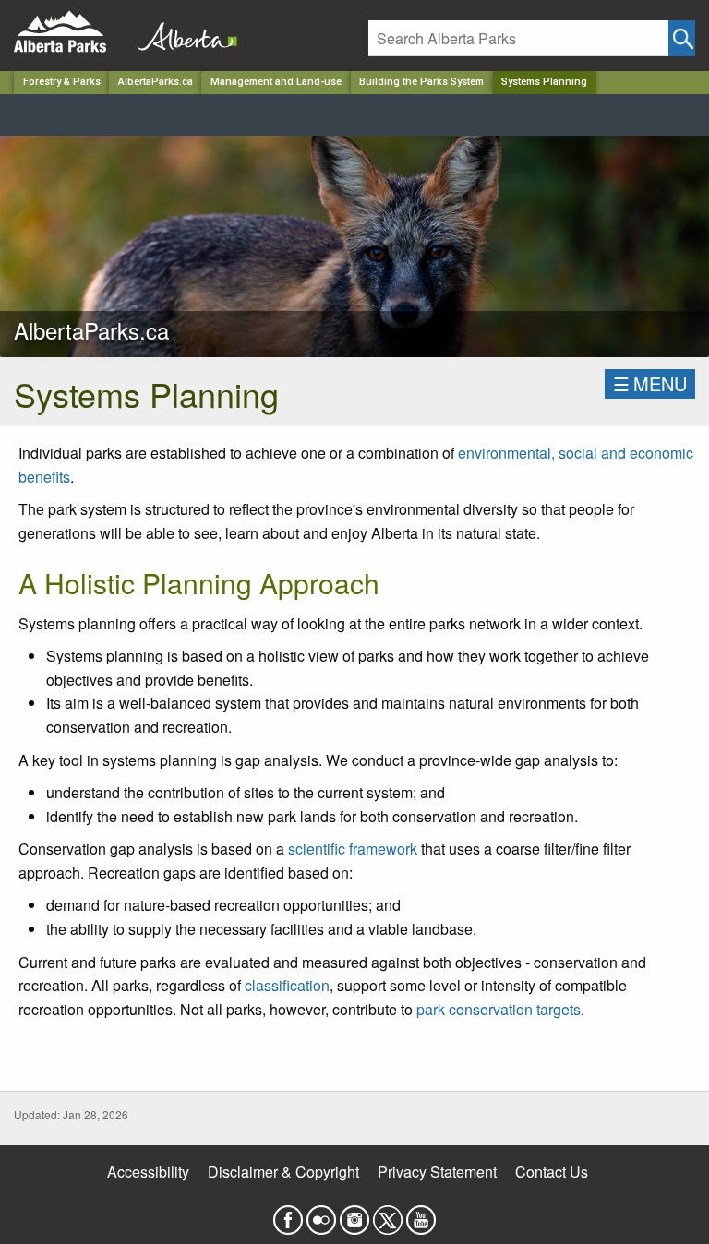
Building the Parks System (421, 82)
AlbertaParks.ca (155, 82)
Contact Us (551, 1171)
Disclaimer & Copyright (283, 1171)
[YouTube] (421, 1214)
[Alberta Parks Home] (71, 31)
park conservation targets (498, 1009)
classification (287, 985)
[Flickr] (321, 1214)
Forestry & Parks (62, 82)
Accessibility (148, 1171)
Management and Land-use (276, 82)
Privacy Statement (437, 1171)
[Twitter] (388, 1214)
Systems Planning (544, 82)
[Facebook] (288, 1214)
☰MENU (650, 383)
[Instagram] (354, 1214)
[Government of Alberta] (182, 31)
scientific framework (352, 848)
